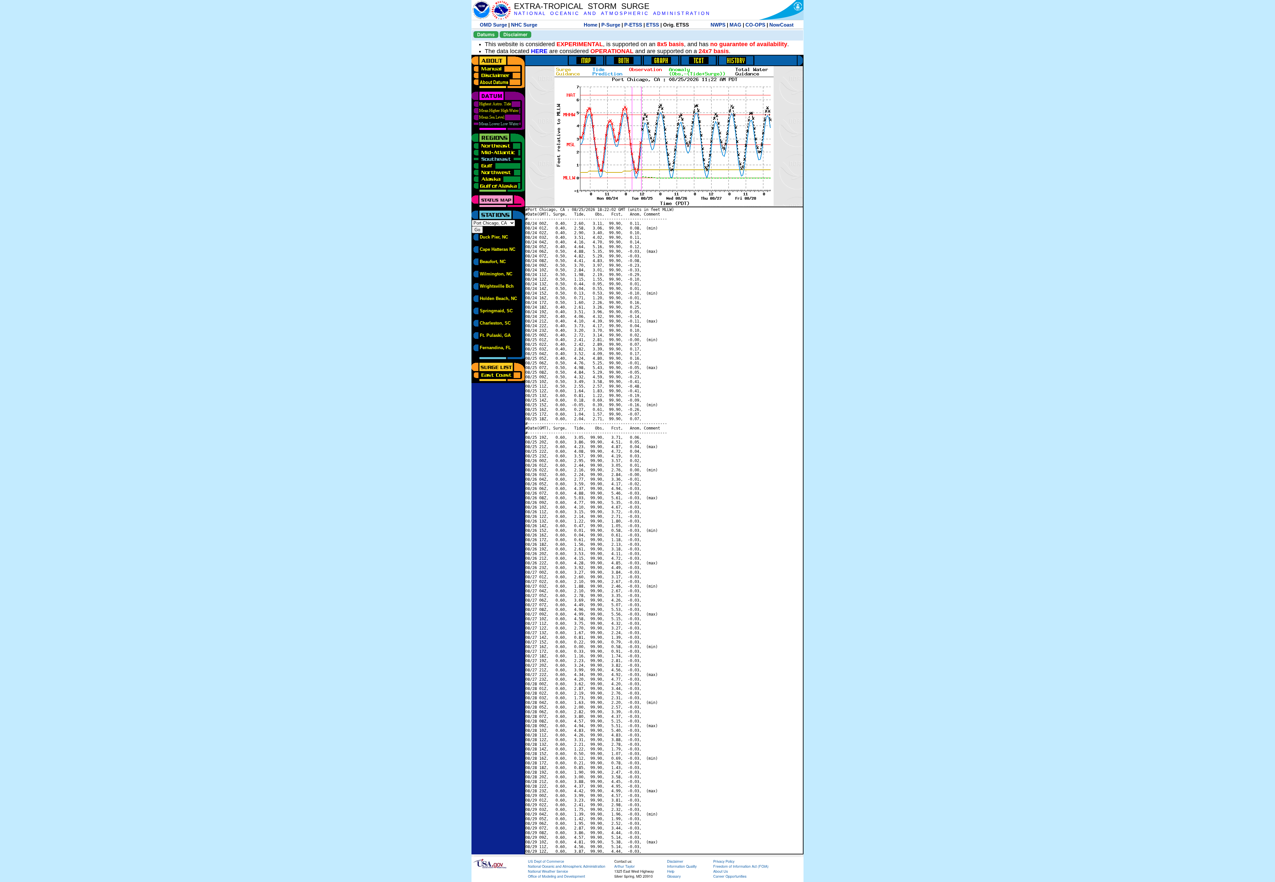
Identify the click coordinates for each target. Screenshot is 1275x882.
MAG (735, 25)
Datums (486, 34)
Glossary (674, 876)
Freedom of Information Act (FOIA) (741, 866)
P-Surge (610, 25)
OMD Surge (493, 25)
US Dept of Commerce (546, 861)
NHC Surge (524, 25)
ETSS (652, 25)
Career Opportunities (729, 876)
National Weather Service (548, 871)
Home (590, 25)
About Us (720, 871)
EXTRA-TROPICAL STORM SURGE (581, 6)
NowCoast (781, 25)
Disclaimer (515, 34)
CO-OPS (755, 25)
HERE (539, 51)
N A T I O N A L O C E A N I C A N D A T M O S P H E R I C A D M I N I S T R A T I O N (611, 13)
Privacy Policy (723, 861)
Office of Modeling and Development (556, 876)
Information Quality (682, 866)
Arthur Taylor (624, 866)
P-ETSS (633, 25)
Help (670, 871)
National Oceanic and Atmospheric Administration (566, 866)
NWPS (718, 25)
